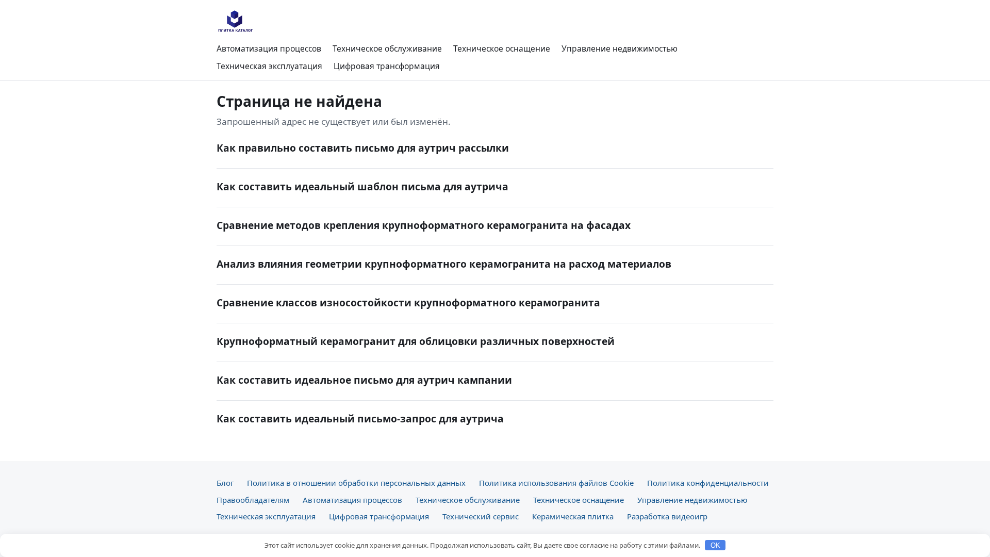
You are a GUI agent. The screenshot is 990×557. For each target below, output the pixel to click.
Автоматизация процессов (269, 48)
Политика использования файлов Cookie (556, 483)
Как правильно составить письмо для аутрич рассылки (363, 148)
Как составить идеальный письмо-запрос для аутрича (360, 418)
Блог (225, 483)
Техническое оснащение (501, 48)
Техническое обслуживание (387, 48)
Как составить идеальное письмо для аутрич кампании (364, 380)
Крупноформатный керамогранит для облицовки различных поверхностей (416, 341)
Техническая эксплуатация (269, 66)
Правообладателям (253, 500)
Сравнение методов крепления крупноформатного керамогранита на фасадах (424, 225)
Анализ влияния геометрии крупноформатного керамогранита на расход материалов (444, 264)
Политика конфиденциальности (708, 483)
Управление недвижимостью (620, 48)
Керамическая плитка (573, 516)
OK (715, 545)
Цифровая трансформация (387, 66)
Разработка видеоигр (667, 516)
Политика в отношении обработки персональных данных (356, 483)
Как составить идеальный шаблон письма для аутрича (362, 186)
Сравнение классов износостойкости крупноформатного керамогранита (408, 302)
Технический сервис (480, 516)
